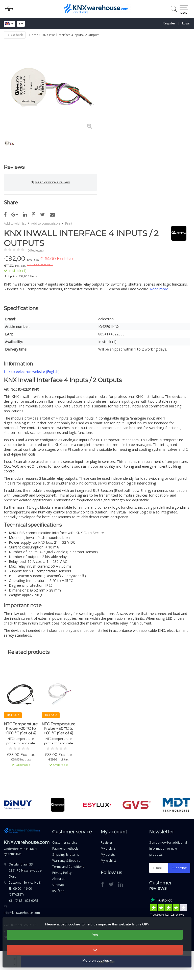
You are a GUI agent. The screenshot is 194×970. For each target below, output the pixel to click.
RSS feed (58, 891)
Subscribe (179, 867)
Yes (95, 935)
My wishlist (108, 860)
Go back (16, 35)
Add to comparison (45, 223)
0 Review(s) (35, 250)
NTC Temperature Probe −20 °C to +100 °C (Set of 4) (21, 728)
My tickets (108, 854)
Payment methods (65, 848)
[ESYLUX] (97, 805)
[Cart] (9, 11)
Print (68, 223)
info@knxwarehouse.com (22, 913)
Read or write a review (52, 182)
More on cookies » (97, 960)
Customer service (64, 842)
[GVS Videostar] (137, 805)
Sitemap (58, 885)
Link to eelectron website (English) (32, 371)
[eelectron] (176, 233)
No (95, 950)
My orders (108, 848)
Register (169, 23)
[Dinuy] (18, 805)
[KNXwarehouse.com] (97, 9)
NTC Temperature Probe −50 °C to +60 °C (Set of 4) (59, 728)
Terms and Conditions (68, 866)
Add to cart (18, 779)
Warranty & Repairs (66, 860)
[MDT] (176, 805)
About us (58, 879)
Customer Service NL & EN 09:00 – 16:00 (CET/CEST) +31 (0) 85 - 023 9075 (25, 891)
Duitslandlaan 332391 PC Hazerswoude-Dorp (25, 870)
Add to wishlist (15, 223)
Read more (159, 289)
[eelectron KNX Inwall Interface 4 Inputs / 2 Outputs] (50, 87)
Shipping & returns (65, 854)
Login (186, 23)
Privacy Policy (61, 873)
